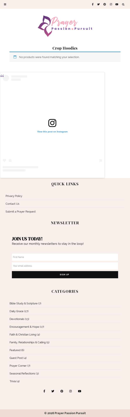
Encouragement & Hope (24, 326)
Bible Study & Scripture (24, 303)
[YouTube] (116, 4)
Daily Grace (16, 311)
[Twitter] (98, 4)
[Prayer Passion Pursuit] (65, 25)
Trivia (13, 381)
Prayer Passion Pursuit (70, 413)
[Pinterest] (104, 4)
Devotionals (17, 319)
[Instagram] (110, 4)
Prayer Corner (18, 365)
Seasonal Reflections (22, 373)
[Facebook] (92, 4)
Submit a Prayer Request (21, 211)
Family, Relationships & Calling (28, 342)
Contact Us (12, 203)
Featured (15, 350)
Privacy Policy (14, 196)
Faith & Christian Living (23, 334)
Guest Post (16, 357)
